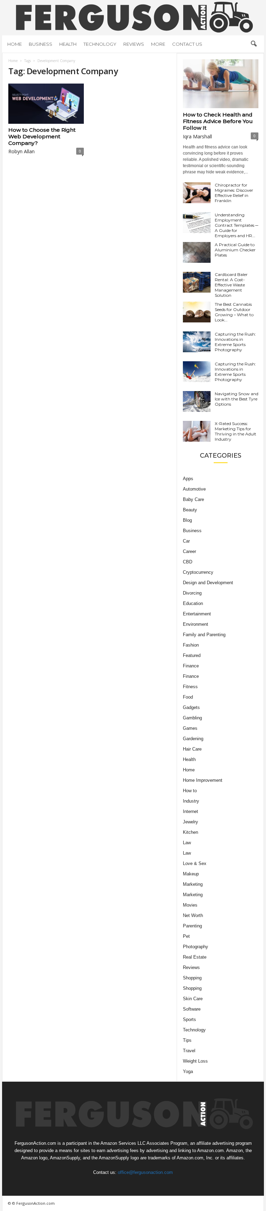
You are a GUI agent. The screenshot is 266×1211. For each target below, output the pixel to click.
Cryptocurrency (198, 572)
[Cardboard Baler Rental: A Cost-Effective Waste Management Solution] (197, 282)
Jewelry (190, 821)
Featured (192, 655)
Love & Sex (194, 863)
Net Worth (193, 915)
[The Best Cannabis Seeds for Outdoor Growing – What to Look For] (197, 312)
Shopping (192, 977)
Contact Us (187, 44)
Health (68, 44)
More (158, 44)
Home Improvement (202, 780)
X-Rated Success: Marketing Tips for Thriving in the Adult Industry (235, 431)
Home (14, 44)
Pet (186, 936)
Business (40, 44)
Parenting (192, 925)
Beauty (190, 509)
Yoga (188, 1071)
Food (188, 697)
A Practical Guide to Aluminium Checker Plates (235, 250)
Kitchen (190, 832)
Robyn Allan (21, 151)
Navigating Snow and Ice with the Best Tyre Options (236, 399)
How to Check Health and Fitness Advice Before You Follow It (218, 121)
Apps (188, 478)
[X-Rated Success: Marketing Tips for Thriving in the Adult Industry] (197, 431)
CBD (187, 561)
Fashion (191, 645)
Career (189, 551)
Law (187, 842)
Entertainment (197, 613)
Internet (190, 811)
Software (192, 1009)
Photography (195, 946)
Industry (191, 801)
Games (190, 728)
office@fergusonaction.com (145, 1172)
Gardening (193, 738)
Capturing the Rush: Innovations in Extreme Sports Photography (235, 341)
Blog (187, 520)
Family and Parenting (204, 634)
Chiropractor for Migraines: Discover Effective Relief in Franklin (234, 192)
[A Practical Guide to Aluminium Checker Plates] (197, 252)
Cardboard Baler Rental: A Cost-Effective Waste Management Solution (231, 285)
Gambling (192, 717)
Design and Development (208, 582)
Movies (190, 905)
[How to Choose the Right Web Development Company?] (46, 104)
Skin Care (193, 998)
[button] (253, 44)
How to (190, 790)
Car (186, 541)
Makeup (191, 873)
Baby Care (193, 499)
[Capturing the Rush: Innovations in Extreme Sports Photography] (197, 341)
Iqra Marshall (197, 136)
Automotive (194, 489)
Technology (99, 44)
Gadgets (191, 707)
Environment (195, 624)
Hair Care (192, 749)
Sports (189, 1019)
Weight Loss (195, 1061)
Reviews (133, 44)
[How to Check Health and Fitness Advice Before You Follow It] (220, 83)
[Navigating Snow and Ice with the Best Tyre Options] (197, 401)
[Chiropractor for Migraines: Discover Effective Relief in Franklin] (197, 192)
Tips (187, 1040)
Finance (191, 665)
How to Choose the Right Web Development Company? (42, 136)
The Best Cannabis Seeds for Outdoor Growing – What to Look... (234, 312)
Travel (189, 1050)
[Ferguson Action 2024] (133, 17)
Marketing (193, 884)
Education (193, 603)
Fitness (190, 686)
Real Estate (194, 957)
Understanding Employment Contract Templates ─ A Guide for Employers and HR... (236, 225)
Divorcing (192, 593)
